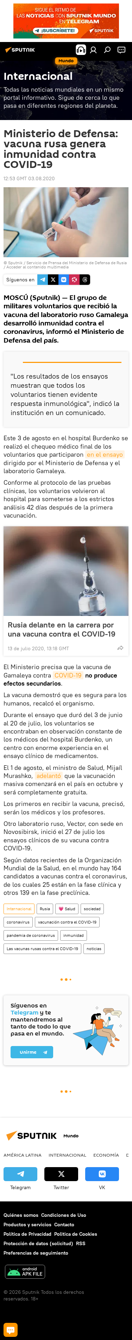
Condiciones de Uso (63, 1215)
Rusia (45, 908)
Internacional (19, 908)
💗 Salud (66, 908)
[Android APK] (25, 1273)
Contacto (64, 1224)
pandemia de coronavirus (31, 935)
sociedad (92, 908)
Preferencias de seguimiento (36, 1253)
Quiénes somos (21, 1215)
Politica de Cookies (75, 1234)
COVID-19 (68, 675)
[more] (120, 648)
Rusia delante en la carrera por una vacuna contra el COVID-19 (61, 629)
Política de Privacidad (27, 1234)
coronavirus (18, 922)
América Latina (23, 1155)
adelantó (49, 776)
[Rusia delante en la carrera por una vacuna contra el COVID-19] (66, 571)
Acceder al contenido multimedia (37, 266)
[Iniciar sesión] (93, 50)
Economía (106, 1155)
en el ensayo (105, 454)
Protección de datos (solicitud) (38, 1243)
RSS (81, 1243)
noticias (94, 948)
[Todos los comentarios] (11, 1330)
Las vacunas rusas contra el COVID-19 (42, 948)
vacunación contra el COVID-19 (67, 922)
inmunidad (73, 935)
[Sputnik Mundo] (21, 52)
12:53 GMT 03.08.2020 (29, 178)
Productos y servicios (27, 1224)
